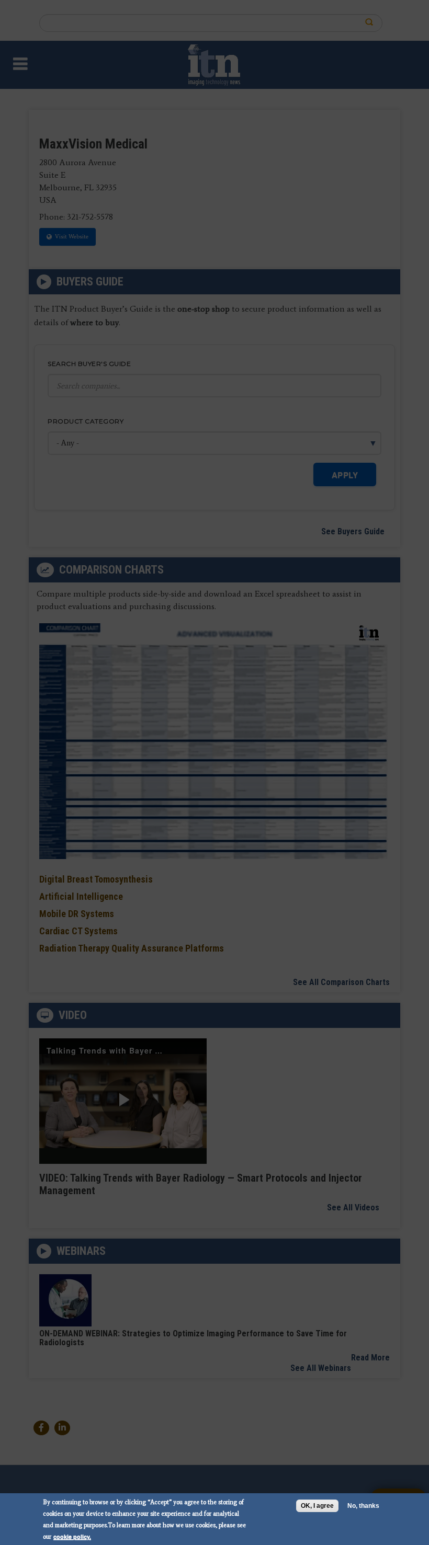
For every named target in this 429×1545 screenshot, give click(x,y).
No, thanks (363, 1505)
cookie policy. (72, 1536)
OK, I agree (317, 1505)
